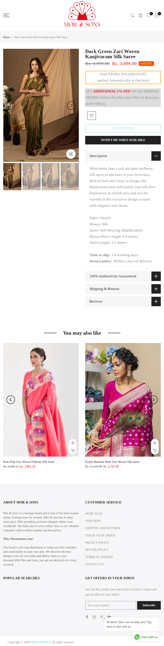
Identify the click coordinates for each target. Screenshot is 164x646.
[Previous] (10, 105)
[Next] (71, 105)
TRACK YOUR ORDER (100, 535)
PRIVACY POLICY (97, 542)
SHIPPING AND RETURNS (102, 528)
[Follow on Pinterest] (101, 616)
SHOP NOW (93, 521)
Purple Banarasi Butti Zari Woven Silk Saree (112, 461)
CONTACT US (94, 564)
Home (6, 37)
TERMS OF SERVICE (99, 557)
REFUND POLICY (97, 549)
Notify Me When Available (123, 140)
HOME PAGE (93, 513)
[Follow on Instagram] (94, 616)
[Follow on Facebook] (87, 616)
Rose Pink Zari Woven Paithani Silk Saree (28, 461)
